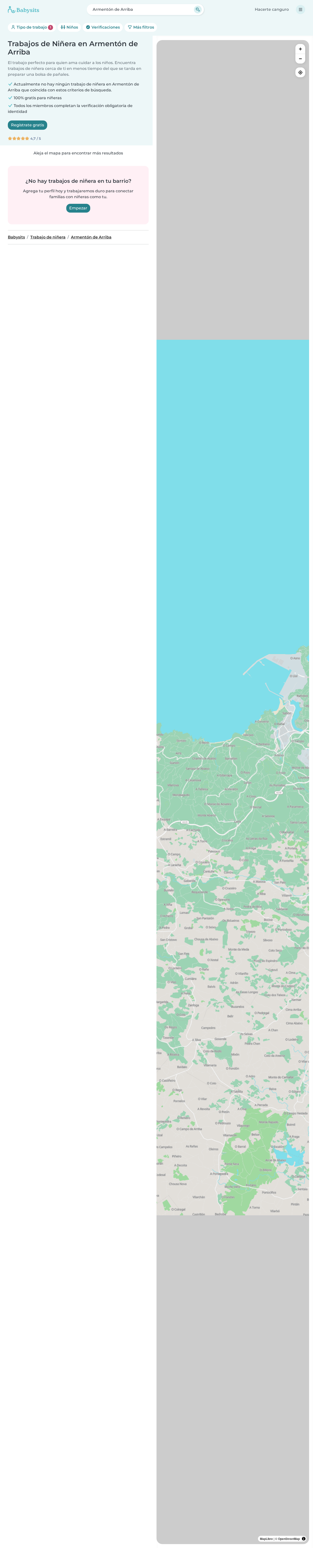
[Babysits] (23, 9)
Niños (72, 27)
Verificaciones (105, 27)
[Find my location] (300, 72)
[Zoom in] (300, 49)
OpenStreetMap (289, 1539)
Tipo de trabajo (33, 27)
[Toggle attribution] (304, 1539)
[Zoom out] (300, 59)
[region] (232, 792)
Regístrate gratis (27, 125)
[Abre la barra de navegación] (300, 9)
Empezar (78, 208)
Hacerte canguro (272, 9)
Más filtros (143, 27)
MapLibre (266, 1539)
